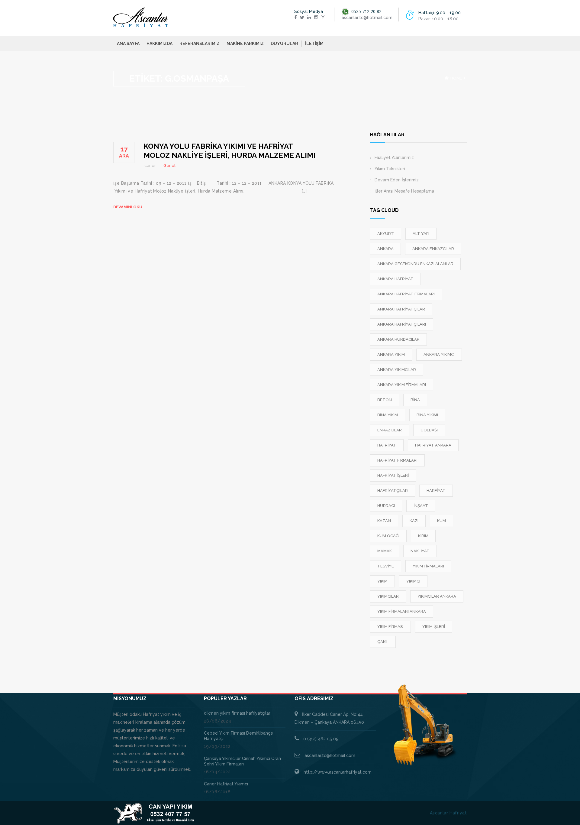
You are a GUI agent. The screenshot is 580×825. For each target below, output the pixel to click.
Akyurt (385, 233)
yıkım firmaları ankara (401, 611)
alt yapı (421, 233)
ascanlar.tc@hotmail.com (329, 755)
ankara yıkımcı (439, 354)
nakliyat (420, 551)
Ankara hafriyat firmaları (406, 294)
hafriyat (386, 445)
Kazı (414, 520)
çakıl (382, 641)
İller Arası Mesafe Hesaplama (404, 191)
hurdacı (386, 505)
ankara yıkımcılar (396, 369)
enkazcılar (389, 430)
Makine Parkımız (245, 43)
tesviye (385, 566)
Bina (415, 400)
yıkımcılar (388, 596)
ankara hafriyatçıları (401, 324)
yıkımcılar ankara (436, 596)
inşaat (421, 505)
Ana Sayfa (128, 43)
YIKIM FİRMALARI (428, 566)
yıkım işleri (433, 626)
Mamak (384, 551)
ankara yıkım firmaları (401, 384)
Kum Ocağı (388, 536)
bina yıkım (387, 415)
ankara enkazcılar (433, 248)
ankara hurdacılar (398, 339)
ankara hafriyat (395, 279)
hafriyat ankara (433, 445)
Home (456, 78)
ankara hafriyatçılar (401, 309)
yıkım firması (390, 626)
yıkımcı (413, 581)
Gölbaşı (429, 430)
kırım (423, 536)
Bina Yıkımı (427, 415)
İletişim (314, 43)
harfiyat (436, 490)
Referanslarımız (199, 43)
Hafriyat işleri (393, 475)
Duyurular (284, 43)
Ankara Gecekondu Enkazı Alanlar (415, 263)
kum (441, 520)
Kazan (384, 520)
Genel (169, 165)
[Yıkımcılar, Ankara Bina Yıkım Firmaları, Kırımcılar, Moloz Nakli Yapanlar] (140, 17)
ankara (385, 248)
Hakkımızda (159, 43)
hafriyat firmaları (397, 460)
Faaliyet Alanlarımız (394, 157)
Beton (384, 400)
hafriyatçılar (392, 490)
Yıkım (382, 581)
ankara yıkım (391, 354)
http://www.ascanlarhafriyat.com (338, 772)
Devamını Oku (127, 207)
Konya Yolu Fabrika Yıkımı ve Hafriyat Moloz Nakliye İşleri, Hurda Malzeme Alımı (229, 151)
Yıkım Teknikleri (390, 168)
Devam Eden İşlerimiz (397, 179)
